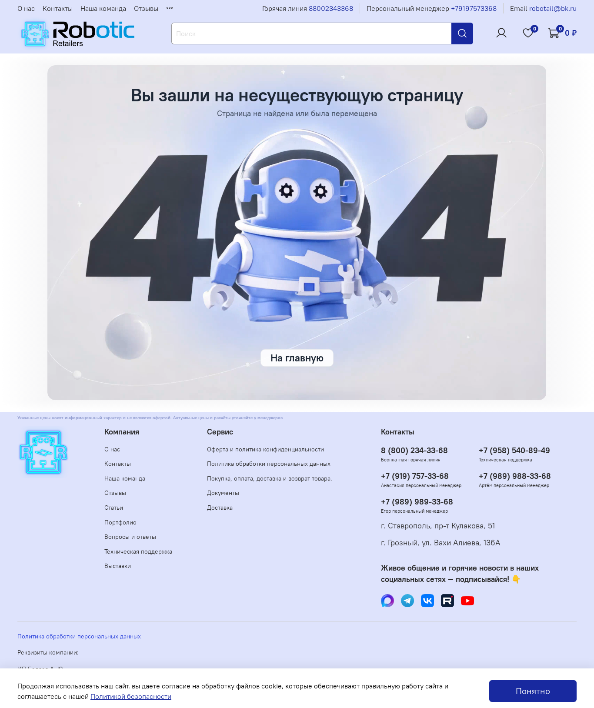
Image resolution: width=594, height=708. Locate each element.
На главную (297, 357)
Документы (223, 493)
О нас (26, 8)
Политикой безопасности (130, 696)
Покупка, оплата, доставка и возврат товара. (269, 478)
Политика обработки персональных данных (268, 464)
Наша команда (103, 8)
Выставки (117, 566)
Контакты (58, 8)
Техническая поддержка (138, 551)
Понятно (533, 690)
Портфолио (120, 522)
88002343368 (331, 8)
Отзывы (146, 8)
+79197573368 (474, 8)
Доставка (220, 507)
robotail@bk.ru (553, 8)
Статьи (113, 507)
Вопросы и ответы (130, 537)
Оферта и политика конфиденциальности (265, 449)
